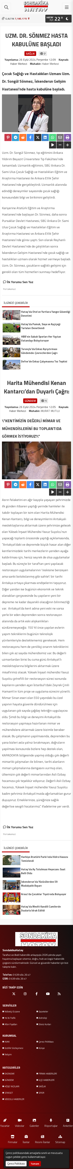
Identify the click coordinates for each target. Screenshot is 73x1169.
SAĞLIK (42, 1086)
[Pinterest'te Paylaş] (8, 137)
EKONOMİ (9, 1073)
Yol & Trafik (10, 1018)
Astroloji (43, 1018)
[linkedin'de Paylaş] (45, 137)
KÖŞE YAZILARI (12, 1086)
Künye (42, 1048)
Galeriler (34, 1126)
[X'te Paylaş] (37, 137)
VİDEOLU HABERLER (14, 1099)
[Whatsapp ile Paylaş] (52, 137)
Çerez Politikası (46, 1041)
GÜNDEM (9, 1080)
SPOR (41, 1092)
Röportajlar (51, 1126)
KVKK (7, 1041)
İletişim (8, 1054)
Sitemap (60, 1142)
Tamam (35, 1163)
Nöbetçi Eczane (12, 1011)
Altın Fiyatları (11, 1024)
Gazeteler (43, 1011)
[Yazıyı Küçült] (60, 144)
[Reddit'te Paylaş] (22, 137)
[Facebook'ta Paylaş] (30, 137)
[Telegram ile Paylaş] (15, 137)
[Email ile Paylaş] (60, 137)
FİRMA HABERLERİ (48, 1073)
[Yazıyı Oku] (52, 144)
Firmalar (12, 1142)
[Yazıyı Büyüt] (67, 144)
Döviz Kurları (45, 1024)
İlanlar (26, 1142)
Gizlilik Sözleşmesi (14, 1048)
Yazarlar (5, 1126)
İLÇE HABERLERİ (46, 1080)
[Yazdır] (67, 137)
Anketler (68, 1126)
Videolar (19, 1126)
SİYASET (9, 1092)
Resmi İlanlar (42, 1142)
